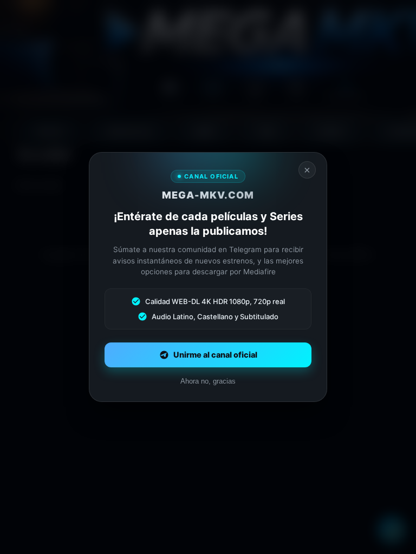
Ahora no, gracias (208, 381)
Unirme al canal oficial (215, 355)
